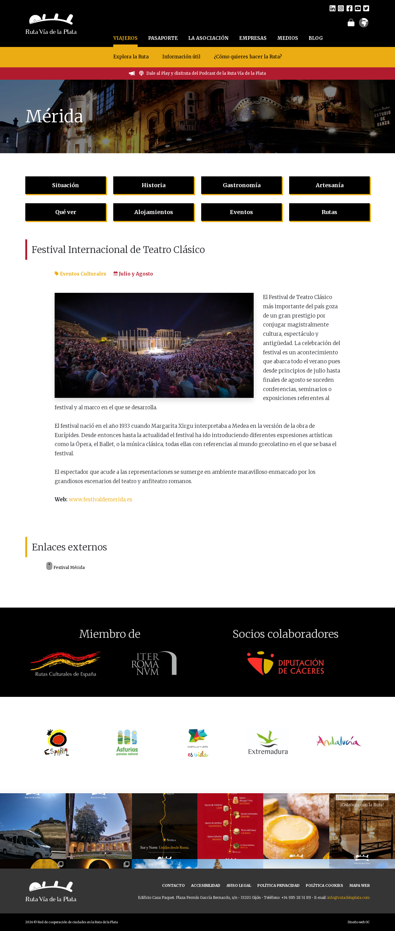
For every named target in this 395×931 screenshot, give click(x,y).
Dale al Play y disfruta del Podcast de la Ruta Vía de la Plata (206, 73)
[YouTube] (358, 8)
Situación (65, 185)
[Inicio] (51, 22)
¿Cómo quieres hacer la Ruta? (248, 57)
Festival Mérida (68, 567)
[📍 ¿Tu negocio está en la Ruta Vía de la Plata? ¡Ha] (362, 826)
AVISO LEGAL (239, 885)
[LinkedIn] (332, 8)
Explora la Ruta (131, 57)
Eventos (241, 212)
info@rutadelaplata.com (348, 897)
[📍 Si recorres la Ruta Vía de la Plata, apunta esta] (296, 826)
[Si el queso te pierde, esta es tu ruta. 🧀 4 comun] (230, 826)
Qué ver (65, 212)
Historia (153, 185)
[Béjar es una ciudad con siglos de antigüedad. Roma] (98, 826)
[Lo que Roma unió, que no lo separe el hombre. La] (165, 826)
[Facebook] (349, 8)
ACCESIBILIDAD (205, 885)
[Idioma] (363, 24)
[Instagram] (341, 8)
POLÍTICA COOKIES (324, 885)
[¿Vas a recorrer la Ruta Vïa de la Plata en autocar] (33, 826)
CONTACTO (173, 885)
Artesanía (329, 185)
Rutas (329, 212)
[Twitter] (366, 8)
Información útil (181, 57)
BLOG (316, 38)
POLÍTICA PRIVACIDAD (278, 885)
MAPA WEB (359, 885)
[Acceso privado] (351, 22)
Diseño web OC (359, 922)
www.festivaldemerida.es (100, 499)
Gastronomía (241, 185)
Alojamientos (153, 212)
